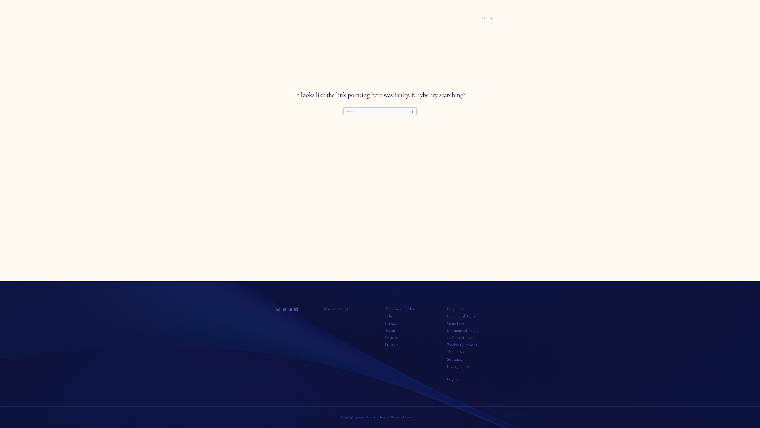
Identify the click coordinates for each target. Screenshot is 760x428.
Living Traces (458, 366)
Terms (390, 330)
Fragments (456, 308)
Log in (452, 379)
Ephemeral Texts (461, 316)
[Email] (278, 309)
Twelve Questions (462, 344)
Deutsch (489, 18)
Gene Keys (456, 323)
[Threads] (296, 309)
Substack (454, 359)
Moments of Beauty (463, 330)
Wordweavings (335, 308)
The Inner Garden (400, 308)
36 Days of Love (460, 337)
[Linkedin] (290, 309)
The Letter (456, 351)
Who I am (393, 316)
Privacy (391, 323)
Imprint (391, 337)
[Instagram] (284, 309)
